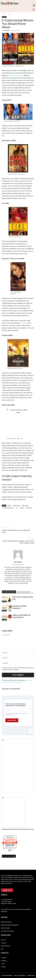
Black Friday (25, 505)
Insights (9, 14)
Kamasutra (29, 508)
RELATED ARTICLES (9, 592)
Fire (16, 508)
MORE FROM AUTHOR (24, 592)
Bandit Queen (16, 505)
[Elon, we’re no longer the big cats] (7, 599)
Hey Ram (22, 508)
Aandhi (9, 505)
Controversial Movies (8, 508)
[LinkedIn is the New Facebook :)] (7, 608)
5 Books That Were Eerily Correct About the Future (16, 531)
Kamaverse (23, 323)
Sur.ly (12, 847)
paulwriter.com (10, 842)
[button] (34, 5)
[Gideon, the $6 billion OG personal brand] (7, 617)
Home (3, 14)
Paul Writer (7, 30)
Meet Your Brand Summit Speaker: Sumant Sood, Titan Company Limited (18, 542)
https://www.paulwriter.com (18, 564)
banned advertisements (15, 75)
